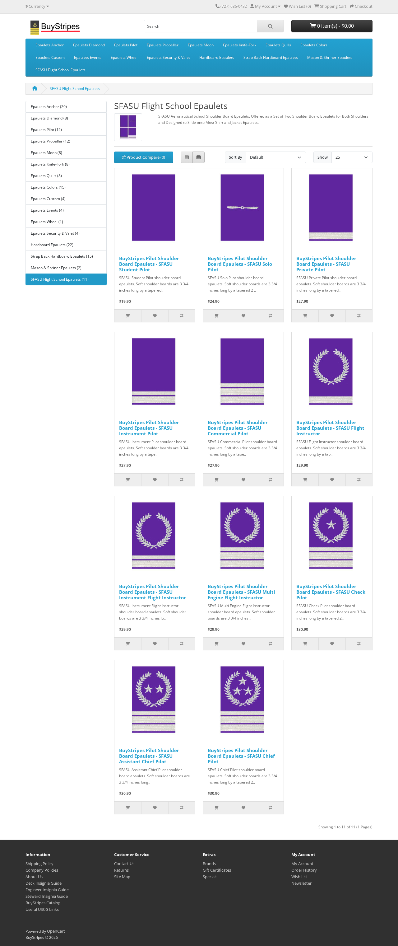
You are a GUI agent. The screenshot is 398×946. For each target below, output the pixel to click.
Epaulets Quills (278, 45)
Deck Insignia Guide (43, 883)
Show (322, 157)
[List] (187, 157)
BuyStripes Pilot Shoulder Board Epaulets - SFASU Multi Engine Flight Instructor (241, 592)
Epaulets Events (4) (47, 210)
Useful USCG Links (42, 909)
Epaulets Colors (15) (48, 187)
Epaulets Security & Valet (168, 57)
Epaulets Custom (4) (48, 198)
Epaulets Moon (201, 45)
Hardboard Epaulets (216, 57)
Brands (209, 863)
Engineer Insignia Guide (47, 889)
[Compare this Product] (181, 316)
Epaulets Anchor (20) (49, 106)
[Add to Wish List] (154, 316)
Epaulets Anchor (49, 45)
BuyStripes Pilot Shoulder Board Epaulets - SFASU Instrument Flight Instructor (152, 592)
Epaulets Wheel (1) (47, 221)
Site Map (122, 876)
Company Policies (41, 870)
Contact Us (124, 863)
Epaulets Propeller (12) (50, 141)
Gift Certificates (217, 870)
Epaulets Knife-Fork (239, 45)
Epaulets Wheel (124, 57)
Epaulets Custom (50, 57)
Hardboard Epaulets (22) (52, 244)
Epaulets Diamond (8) (49, 118)
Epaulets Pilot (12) (46, 129)
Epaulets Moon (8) (46, 152)
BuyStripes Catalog (42, 903)
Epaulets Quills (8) (46, 175)
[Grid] (198, 157)
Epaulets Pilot (125, 45)
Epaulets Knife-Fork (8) (50, 164)
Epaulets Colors (313, 45)
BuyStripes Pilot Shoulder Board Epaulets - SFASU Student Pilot (149, 264)
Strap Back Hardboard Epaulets (270, 57)
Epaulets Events (87, 57)
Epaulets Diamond (89, 45)
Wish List (299, 876)
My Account (302, 863)
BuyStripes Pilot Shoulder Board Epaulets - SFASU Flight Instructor (330, 428)
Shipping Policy (39, 863)
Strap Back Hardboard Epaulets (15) (62, 256)
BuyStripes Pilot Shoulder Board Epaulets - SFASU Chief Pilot (241, 756)
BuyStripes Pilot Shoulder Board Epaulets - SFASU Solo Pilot (240, 264)
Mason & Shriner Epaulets (329, 57)
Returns (121, 870)
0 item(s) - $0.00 (335, 25)
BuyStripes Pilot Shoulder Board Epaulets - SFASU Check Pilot (330, 592)
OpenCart (56, 931)
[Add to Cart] (127, 316)
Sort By (235, 157)
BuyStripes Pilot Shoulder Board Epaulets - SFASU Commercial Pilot (238, 428)
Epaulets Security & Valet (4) (55, 233)
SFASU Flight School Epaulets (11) (60, 279)
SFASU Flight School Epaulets (60, 70)
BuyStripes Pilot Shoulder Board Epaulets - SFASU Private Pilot (326, 264)
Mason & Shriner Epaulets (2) (56, 267)
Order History (304, 870)
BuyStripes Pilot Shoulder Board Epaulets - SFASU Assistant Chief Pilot (149, 756)
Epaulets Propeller (162, 45)
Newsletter (301, 883)
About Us (34, 876)
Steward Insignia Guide (46, 896)
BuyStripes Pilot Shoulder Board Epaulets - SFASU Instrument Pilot (149, 428)
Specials (210, 876)
